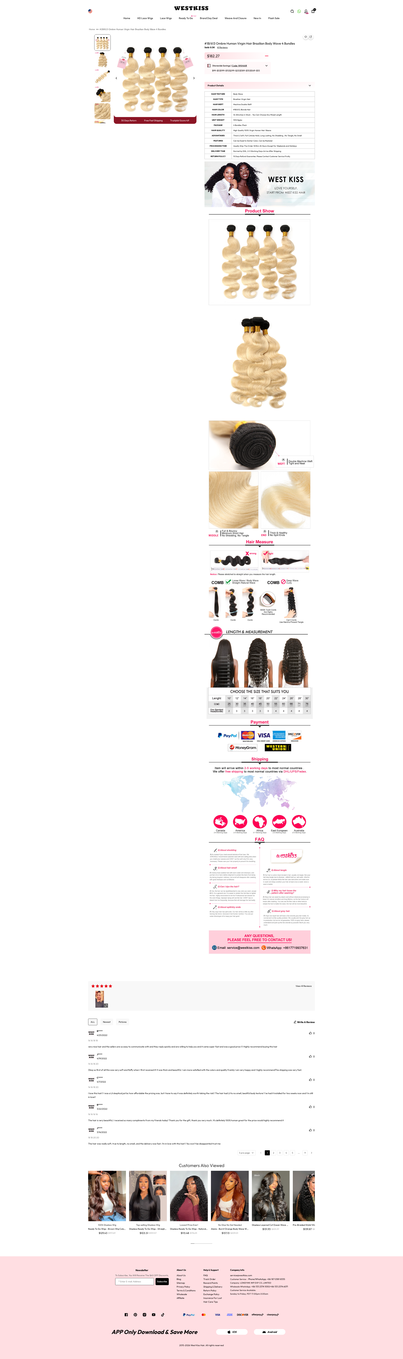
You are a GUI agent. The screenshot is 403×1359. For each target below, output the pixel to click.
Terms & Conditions (186, 1290)
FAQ (205, 1275)
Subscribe (162, 1281)
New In (257, 18)
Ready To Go (186, 18)
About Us (181, 1275)
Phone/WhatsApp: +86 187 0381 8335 (266, 1279)
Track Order (209, 1279)
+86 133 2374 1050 (260, 1286)
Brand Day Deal (209, 18)
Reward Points (210, 1283)
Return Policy (209, 1290)
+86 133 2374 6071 (279, 1286)
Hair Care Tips (210, 1301)
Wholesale (182, 1294)
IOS (234, 1331)
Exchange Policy (211, 1294)
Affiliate (180, 1298)
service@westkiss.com (241, 1275)
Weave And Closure (236, 18)
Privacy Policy (183, 1286)
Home (126, 18)
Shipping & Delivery (212, 1286)
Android (272, 1331)
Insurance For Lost (212, 1298)
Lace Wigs (166, 18)
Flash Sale (274, 18)
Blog (179, 1279)
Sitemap (181, 1283)
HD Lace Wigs (145, 18)
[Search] (292, 11)
